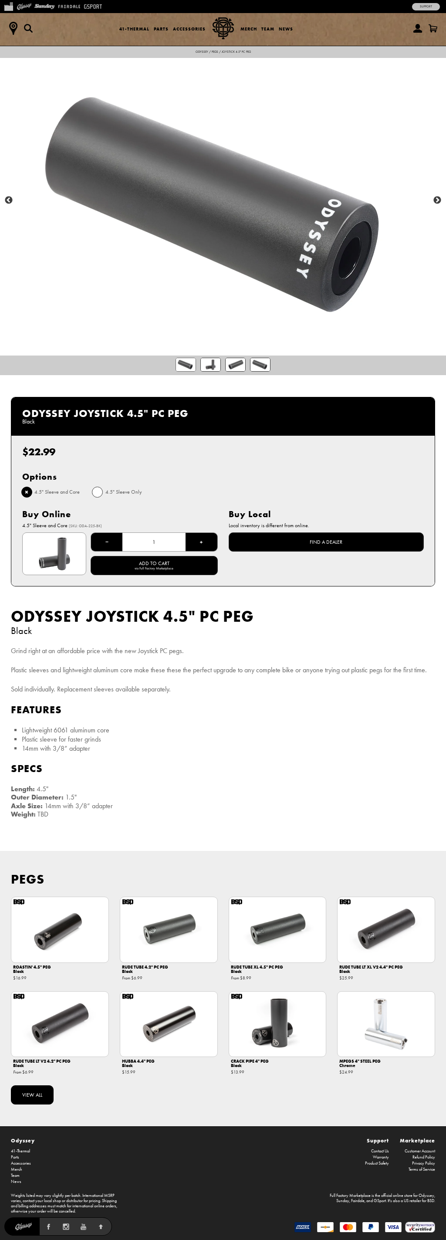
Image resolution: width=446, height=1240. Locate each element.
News (286, 29)
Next (437, 200)
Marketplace (417, 1140)
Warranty (381, 1157)
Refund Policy (423, 1157)
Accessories (189, 29)
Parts (161, 29)
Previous (8, 200)
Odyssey (202, 52)
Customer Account (420, 1151)
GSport (380, 1200)
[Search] (28, 28)
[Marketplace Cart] (433, 28)
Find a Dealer (326, 542)
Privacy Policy (423, 1163)
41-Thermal (134, 29)
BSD (430, 1200)
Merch (248, 29)
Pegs (215, 52)
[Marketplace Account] (417, 28)
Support (426, 6)
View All (32, 1095)
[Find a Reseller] (13, 28)
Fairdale (358, 1200)
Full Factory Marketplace (350, 1195)
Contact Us (380, 1151)
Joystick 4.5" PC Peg (236, 52)
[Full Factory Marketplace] (8, 6)
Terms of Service (422, 1169)
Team (267, 29)
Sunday (342, 1200)
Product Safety (377, 1163)
